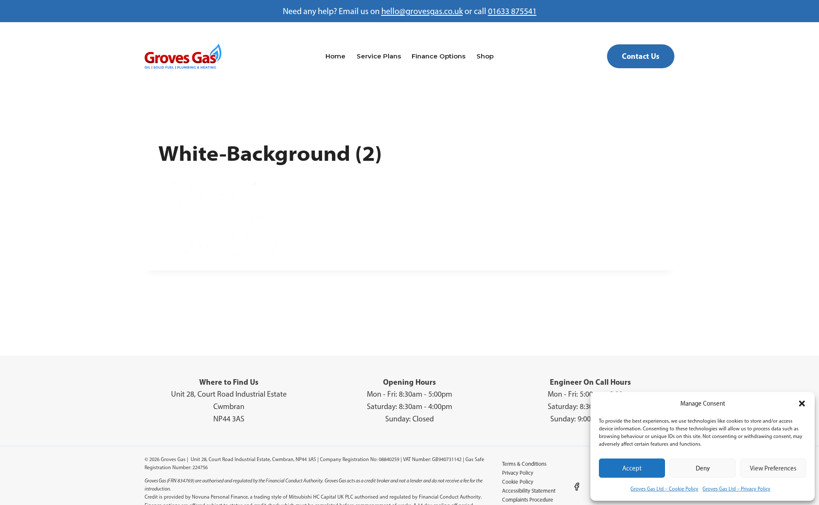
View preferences (773, 468)
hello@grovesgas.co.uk (422, 11)
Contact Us (640, 56)
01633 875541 (512, 11)
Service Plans (379, 56)
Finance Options (438, 56)
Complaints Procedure (527, 499)
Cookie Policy (517, 482)
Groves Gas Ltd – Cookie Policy (664, 489)
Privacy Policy (517, 473)
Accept (632, 468)
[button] (802, 403)
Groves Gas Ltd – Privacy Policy (736, 489)
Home (335, 56)
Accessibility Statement (528, 491)
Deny (703, 468)
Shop (485, 56)
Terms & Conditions (524, 464)
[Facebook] (576, 486)
